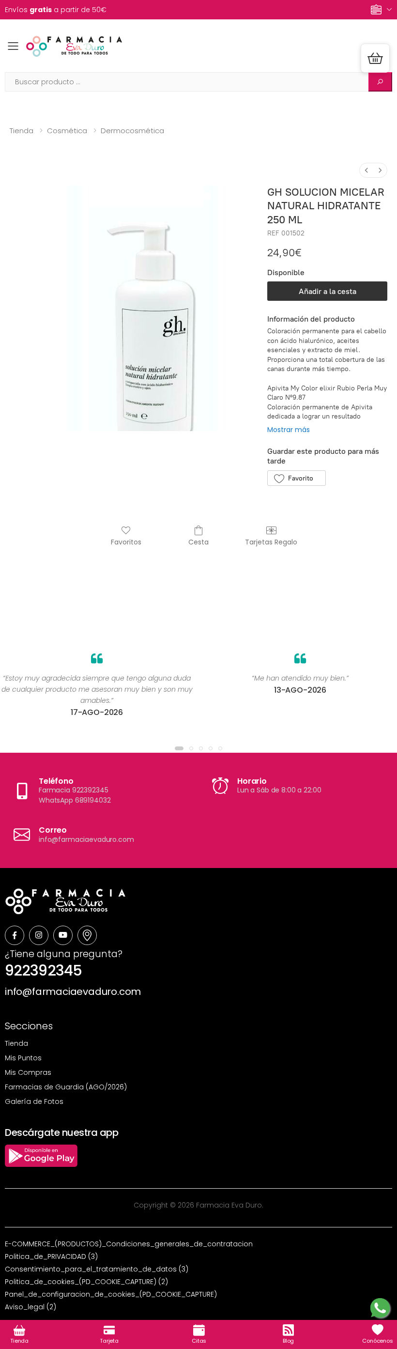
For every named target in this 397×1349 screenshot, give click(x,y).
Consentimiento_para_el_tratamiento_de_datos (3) (96, 1269)
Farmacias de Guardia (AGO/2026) (66, 1087)
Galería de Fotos (34, 1101)
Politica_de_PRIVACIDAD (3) (51, 1256)
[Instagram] (38, 935)
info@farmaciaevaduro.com (73, 991)
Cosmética (67, 130)
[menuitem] (366, 170)
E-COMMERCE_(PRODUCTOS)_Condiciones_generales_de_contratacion (129, 1244)
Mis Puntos (23, 1058)
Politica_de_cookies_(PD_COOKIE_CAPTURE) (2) (86, 1282)
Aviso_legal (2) (30, 1307)
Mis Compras (28, 1072)
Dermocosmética (132, 130)
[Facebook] (14, 935)
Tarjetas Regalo (271, 541)
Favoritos (126, 541)
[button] (375, 58)
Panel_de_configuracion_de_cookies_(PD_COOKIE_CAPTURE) (111, 1294)
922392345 (43, 970)
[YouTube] (63, 935)
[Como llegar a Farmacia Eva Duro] (87, 935)
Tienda (21, 130)
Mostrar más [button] (288, 429)
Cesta (198, 541)
